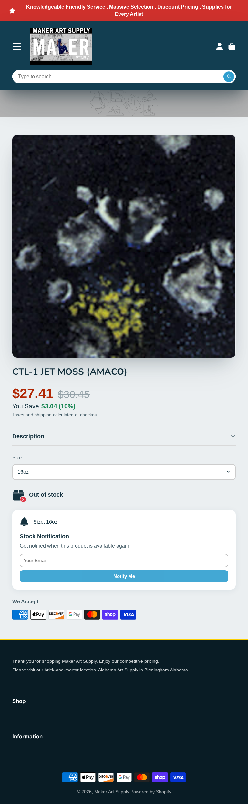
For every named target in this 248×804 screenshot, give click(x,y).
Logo (61, 46)
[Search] (228, 76)
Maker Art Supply (111, 791)
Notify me (124, 576)
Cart (232, 46)
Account (219, 46)
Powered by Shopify (150, 791)
